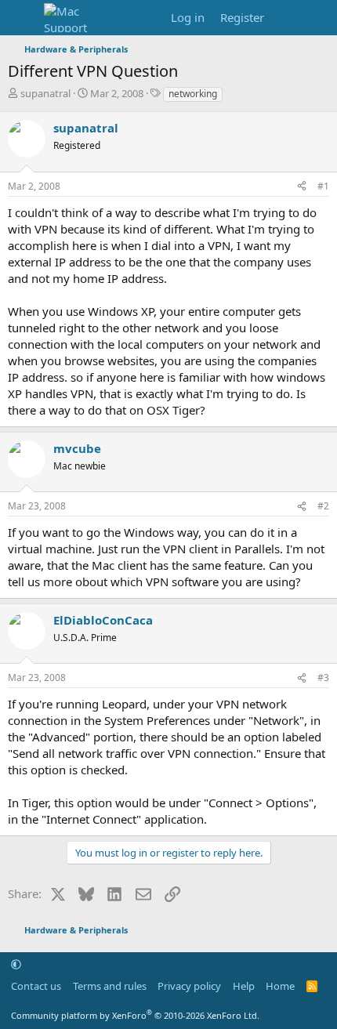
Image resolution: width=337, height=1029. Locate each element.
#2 (323, 506)
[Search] (318, 17)
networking (192, 93)
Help (244, 986)
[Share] (302, 187)
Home (280, 986)
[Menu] (21, 18)
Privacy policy (189, 986)
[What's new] (287, 17)
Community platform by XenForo (135, 1015)
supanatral (45, 93)
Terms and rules (110, 986)
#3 (323, 677)
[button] (16, 964)
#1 (323, 186)
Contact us (36, 986)
